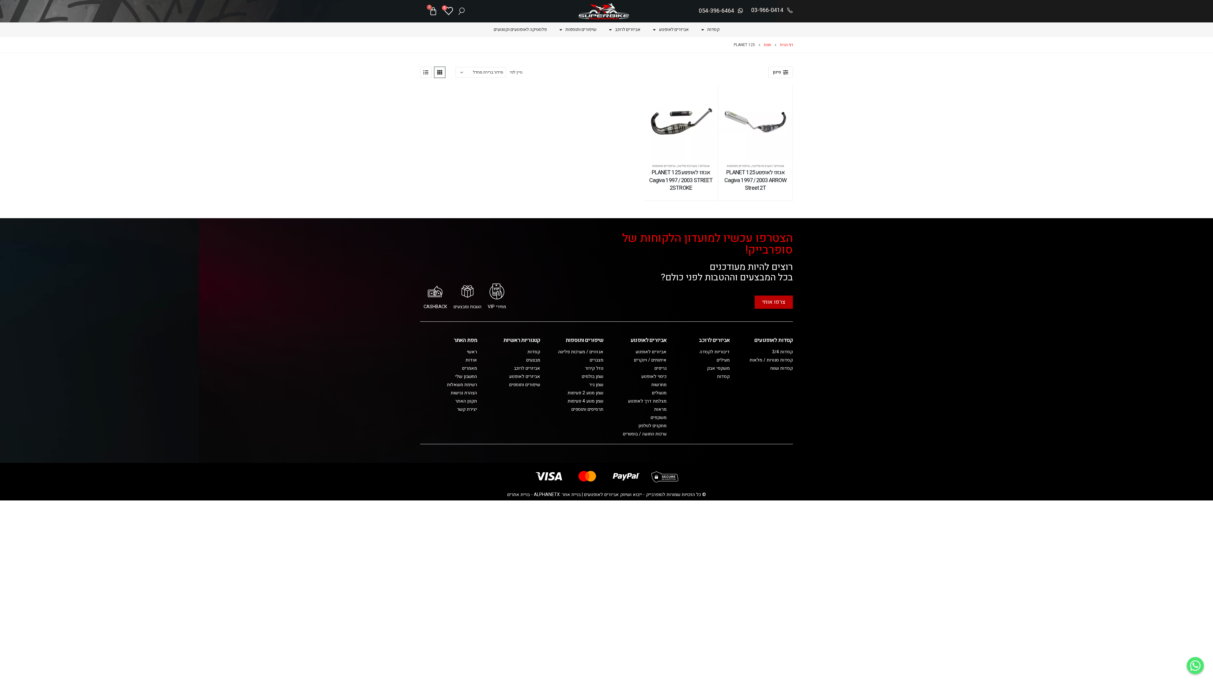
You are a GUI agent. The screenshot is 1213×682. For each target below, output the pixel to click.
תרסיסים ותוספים (587, 409)
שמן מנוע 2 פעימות (585, 393)
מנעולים (659, 393)
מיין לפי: (515, 72)
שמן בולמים (592, 376)
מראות (660, 409)
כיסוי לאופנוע (654, 376)
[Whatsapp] (1195, 665)
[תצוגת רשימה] (425, 72)
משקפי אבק (718, 368)
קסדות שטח (781, 368)
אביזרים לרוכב (627, 29)
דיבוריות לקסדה (715, 352)
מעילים (723, 360)
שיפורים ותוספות (580, 29)
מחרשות (659, 384)
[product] (755, 121)
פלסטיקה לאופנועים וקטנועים (520, 29)
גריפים (661, 368)
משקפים (659, 417)
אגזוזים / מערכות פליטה (767, 166)
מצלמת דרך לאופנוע (647, 401)
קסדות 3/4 (782, 352)
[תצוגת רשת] (439, 72)
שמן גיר (596, 384)
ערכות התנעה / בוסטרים (645, 434)
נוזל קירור (594, 368)
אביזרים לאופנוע (674, 29)
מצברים (596, 360)
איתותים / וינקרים (650, 360)
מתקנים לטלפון (652, 425)
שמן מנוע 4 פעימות (585, 401)
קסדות (713, 29)
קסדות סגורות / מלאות (771, 360)
